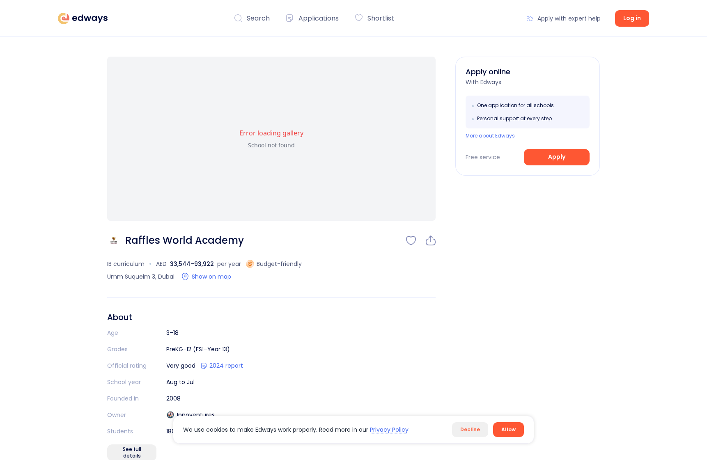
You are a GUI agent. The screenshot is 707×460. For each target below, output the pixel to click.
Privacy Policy (389, 430)
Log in (632, 18)
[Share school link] (431, 240)
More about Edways (490, 136)
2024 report (226, 366)
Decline (470, 429)
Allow (508, 429)
